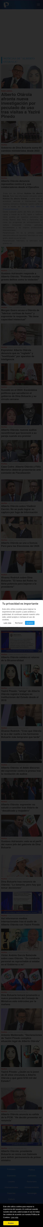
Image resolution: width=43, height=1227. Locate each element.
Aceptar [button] (11, 1223)
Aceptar (29, 623)
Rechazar (19, 623)
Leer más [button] (14, 1217)
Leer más (7, 623)
